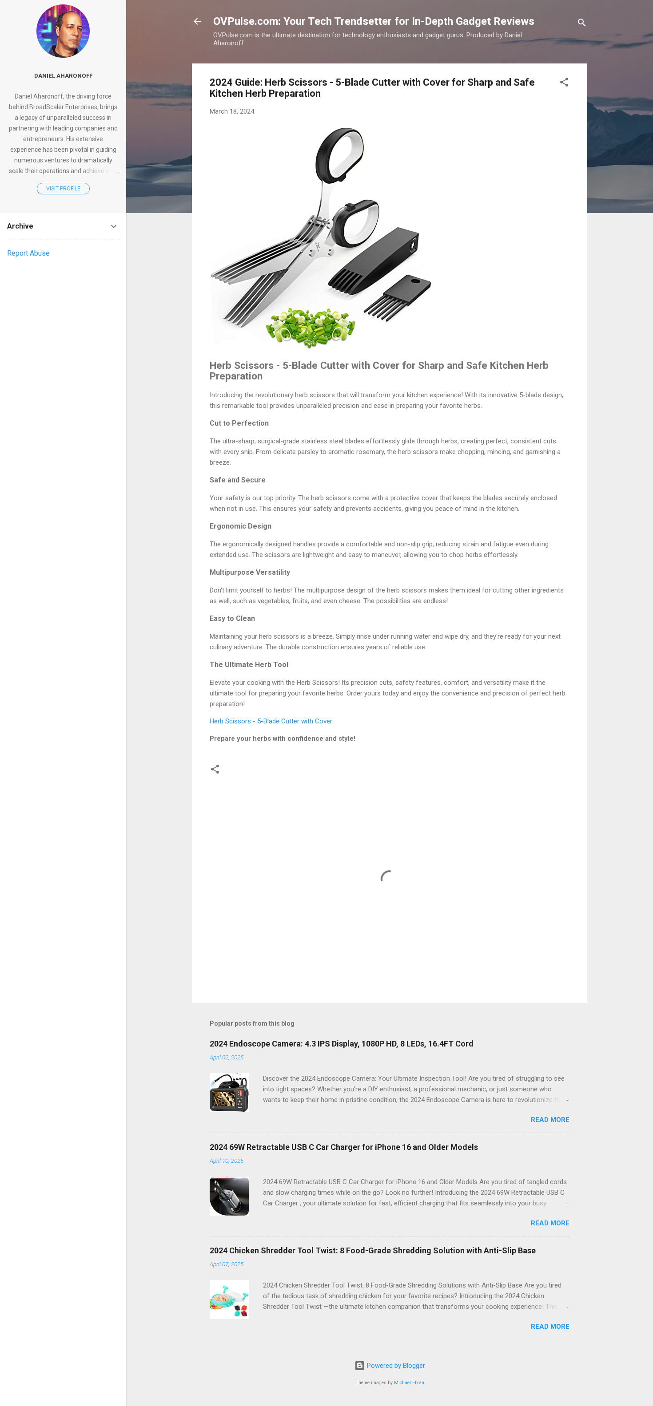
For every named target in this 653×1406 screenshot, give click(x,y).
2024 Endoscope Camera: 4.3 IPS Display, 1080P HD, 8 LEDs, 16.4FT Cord (342, 1043)
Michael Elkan (409, 1383)
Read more (550, 1120)
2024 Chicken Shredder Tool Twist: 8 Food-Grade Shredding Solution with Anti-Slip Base (373, 1250)
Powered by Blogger (395, 1366)
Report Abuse (28, 253)
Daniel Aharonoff (63, 75)
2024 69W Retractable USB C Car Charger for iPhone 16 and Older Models (344, 1147)
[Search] (582, 24)
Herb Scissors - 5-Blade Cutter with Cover (271, 721)
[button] (564, 84)
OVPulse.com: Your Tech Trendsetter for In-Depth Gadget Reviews (373, 21)
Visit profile (63, 189)
